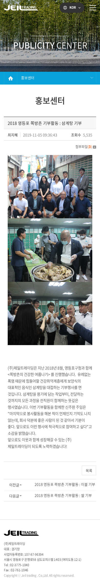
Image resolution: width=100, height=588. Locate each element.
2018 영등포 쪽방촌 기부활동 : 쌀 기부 (63, 495)
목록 (89, 470)
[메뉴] (92, 7)
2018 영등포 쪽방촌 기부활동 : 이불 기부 (65, 484)
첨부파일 (83, 146)
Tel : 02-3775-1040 (18, 565)
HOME (10, 78)
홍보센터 (27, 77)
